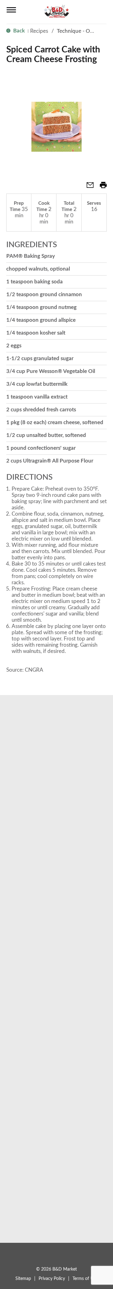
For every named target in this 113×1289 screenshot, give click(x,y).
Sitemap (23, 1279)
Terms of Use (85, 1279)
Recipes (39, 31)
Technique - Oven (78, 31)
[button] (88, 187)
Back (18, 30)
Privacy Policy (52, 1279)
